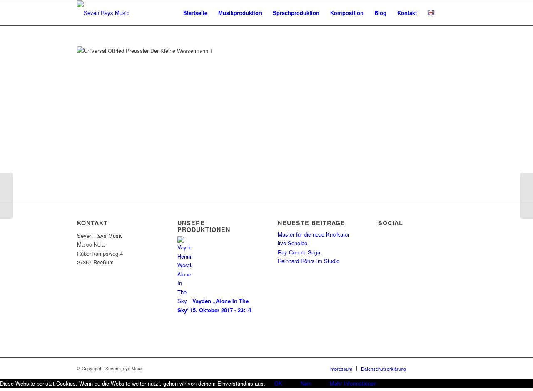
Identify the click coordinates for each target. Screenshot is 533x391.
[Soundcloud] (437, 368)
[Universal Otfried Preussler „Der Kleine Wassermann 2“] (526, 196)
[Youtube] (449, 368)
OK (278, 383)
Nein (306, 383)
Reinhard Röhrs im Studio (308, 261)
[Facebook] (424, 368)
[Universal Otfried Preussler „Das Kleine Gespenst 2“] (6, 196)
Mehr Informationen (353, 383)
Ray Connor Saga (299, 252)
